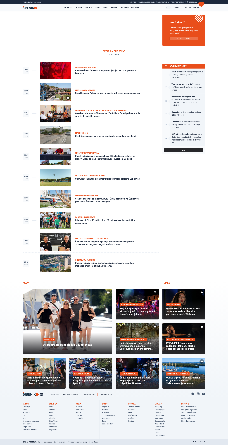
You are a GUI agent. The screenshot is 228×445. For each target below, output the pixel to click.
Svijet (25, 418)
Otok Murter (53, 421)
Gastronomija (160, 421)
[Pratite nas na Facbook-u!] (192, 394)
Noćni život (80, 410)
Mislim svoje (186, 418)
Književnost (132, 415)
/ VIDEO (166, 283)
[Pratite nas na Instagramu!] (198, 394)
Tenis (104, 421)
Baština (131, 421)
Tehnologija (159, 415)
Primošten (53, 427)
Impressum (48, 442)
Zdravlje (158, 412)
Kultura (114, 8)
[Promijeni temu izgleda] (168, 7)
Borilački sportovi (108, 415)
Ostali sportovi (107, 424)
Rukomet (105, 412)
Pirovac (52, 424)
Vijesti (79, 8)
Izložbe (131, 418)
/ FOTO (26, 283)
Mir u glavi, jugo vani (189, 410)
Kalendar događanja (71, 394)
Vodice (51, 407)
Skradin (52, 418)
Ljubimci (158, 432)
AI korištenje (93, 442)
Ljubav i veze (160, 427)
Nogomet (105, 407)
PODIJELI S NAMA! (184, 38)
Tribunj (52, 410)
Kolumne (135, 8)
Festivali (79, 415)
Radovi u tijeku (89, 394)
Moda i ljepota (160, 410)
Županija (88, 8)
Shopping (158, 407)
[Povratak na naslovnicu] (30, 7)
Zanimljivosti (160, 435)
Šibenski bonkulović (188, 407)
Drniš (51, 415)
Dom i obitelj (159, 424)
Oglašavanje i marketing (77, 442)
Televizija (79, 418)
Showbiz (79, 407)
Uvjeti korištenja (60, 442)
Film (130, 412)
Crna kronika (27, 424)
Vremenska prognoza (31, 421)
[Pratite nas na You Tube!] (203, 394)
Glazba (78, 412)
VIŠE (184, 150)
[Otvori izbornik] (201, 4)
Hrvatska (26, 412)
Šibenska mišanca (188, 421)
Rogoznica (53, 430)
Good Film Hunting (188, 415)
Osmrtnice (55, 394)
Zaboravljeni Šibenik (189, 412)
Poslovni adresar (105, 394)
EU (24, 415)
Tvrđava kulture (134, 407)
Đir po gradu (27, 427)
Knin (51, 412)
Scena (97, 8)
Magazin (125, 8)
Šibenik (25, 410)
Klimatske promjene (30, 430)
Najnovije (68, 8)
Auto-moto (159, 418)
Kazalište (131, 410)
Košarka (105, 410)
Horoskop (158, 430)
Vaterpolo (105, 418)
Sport (106, 8)
